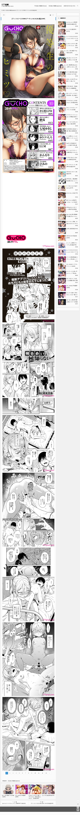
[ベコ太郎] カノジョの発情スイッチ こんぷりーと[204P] (72, 138)
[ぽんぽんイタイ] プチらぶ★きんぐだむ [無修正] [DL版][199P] (71, 59)
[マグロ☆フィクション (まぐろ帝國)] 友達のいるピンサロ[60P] (72, 116)
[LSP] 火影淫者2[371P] (72, 228)
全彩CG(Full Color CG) (69, 5)
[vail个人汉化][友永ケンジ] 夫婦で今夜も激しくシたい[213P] (71, 145)
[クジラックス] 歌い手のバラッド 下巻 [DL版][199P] (71, 273)
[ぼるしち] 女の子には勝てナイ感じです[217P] (71, 81)
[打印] (50, 15)
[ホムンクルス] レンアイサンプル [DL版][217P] (71, 109)
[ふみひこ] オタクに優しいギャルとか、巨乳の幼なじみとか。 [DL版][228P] (35, 797)
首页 (4, 10)
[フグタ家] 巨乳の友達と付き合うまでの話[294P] (71, 74)
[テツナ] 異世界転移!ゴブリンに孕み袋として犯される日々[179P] (72, 259)
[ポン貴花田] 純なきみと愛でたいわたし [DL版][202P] (71, 66)
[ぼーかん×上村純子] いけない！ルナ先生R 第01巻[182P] (71, 202)
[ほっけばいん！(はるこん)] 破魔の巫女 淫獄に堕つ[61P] (72, 280)
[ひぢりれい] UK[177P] (72, 193)
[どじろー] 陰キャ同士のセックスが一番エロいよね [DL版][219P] (71, 294)
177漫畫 (5, 4)
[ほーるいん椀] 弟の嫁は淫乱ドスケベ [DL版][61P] (72, 301)
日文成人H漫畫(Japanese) (55, 5)
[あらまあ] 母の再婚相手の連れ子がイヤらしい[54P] (71, 216)
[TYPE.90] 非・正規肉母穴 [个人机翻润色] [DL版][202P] (71, 88)
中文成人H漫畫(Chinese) (40, 5)
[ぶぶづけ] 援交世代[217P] (48, 795)
